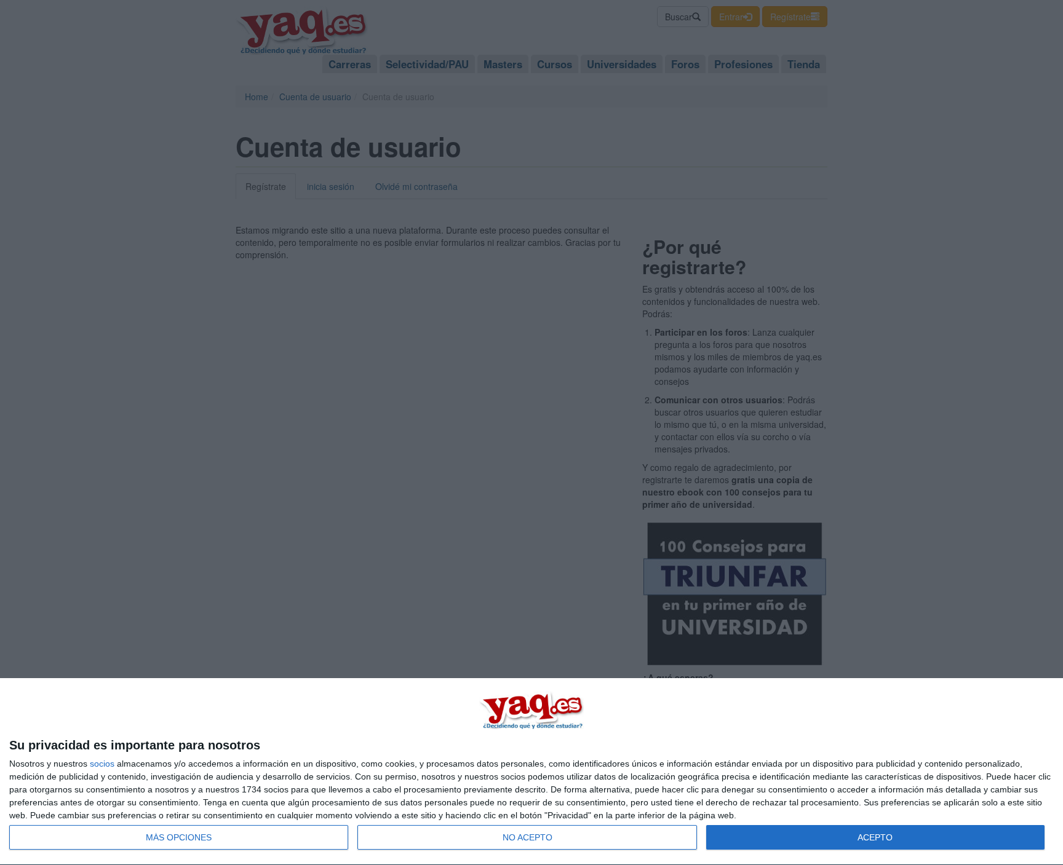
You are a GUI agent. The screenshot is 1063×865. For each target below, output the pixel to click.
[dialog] (531, 772)
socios (102, 763)
